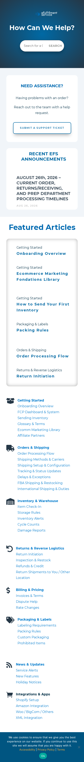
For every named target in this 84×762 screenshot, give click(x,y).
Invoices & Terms (29, 596)
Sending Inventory (33, 418)
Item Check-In (29, 507)
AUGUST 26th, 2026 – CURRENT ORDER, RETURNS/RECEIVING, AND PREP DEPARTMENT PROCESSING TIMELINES (43, 188)
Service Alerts (27, 670)
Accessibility (27, 749)
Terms (61, 749)
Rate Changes (27, 608)
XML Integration (29, 718)
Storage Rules (29, 513)
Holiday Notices (28, 682)
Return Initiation (29, 554)
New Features (27, 676)
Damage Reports (31, 530)
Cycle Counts (28, 524)
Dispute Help (27, 602)
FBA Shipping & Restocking (40, 483)
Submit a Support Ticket (42, 127)
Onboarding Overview (35, 406)
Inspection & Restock (33, 560)
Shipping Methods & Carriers (41, 459)
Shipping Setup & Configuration (44, 465)
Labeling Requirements (37, 625)
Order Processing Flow (36, 453)
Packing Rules (29, 631)
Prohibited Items (31, 643)
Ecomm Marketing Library (39, 430)
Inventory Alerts (31, 518)
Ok (43, 756)
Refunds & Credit (30, 566)
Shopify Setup (27, 700)
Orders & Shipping (33, 448)
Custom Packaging (33, 637)
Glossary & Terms (31, 424)
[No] (79, 747)
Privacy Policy (46, 749)
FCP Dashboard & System (38, 412)
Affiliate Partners (31, 436)
